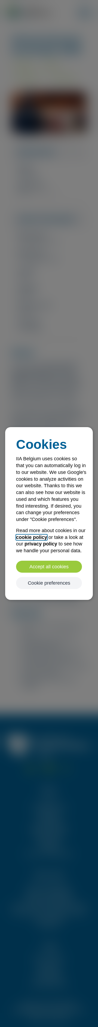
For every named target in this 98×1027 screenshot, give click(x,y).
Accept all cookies (49, 566)
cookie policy (31, 537)
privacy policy (40, 544)
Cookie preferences (49, 583)
